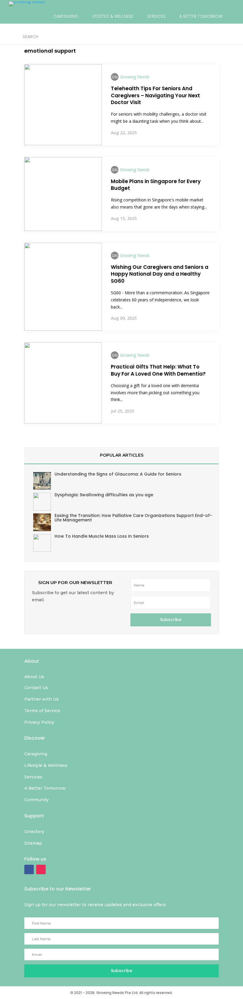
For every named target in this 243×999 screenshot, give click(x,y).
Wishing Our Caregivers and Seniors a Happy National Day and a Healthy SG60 (159, 274)
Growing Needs (135, 77)
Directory (100, 36)
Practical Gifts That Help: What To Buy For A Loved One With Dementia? (158, 370)
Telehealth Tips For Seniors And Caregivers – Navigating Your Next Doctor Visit (155, 95)
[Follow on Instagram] (41, 869)
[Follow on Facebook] (29, 869)
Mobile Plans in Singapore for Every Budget (156, 185)
